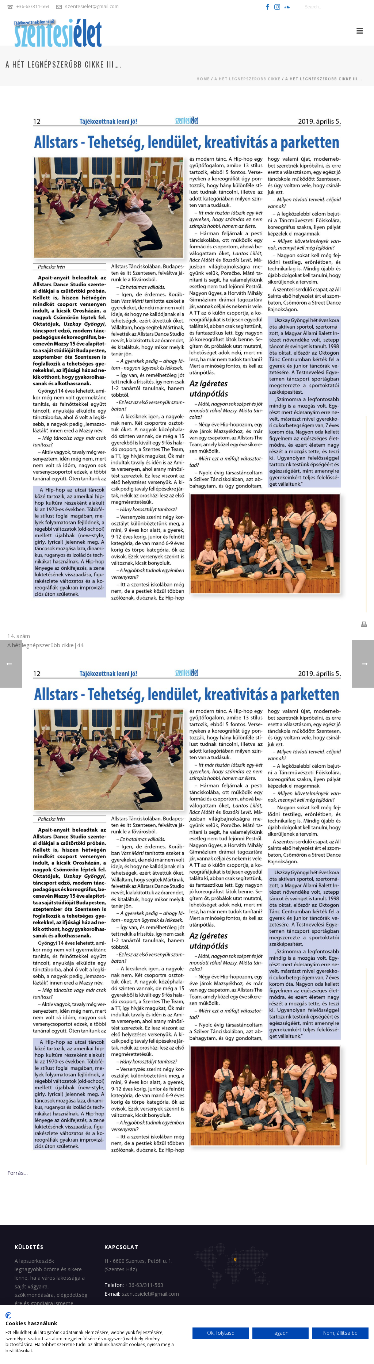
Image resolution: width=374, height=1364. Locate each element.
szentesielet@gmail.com (92, 6)
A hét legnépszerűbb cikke (247, 78)
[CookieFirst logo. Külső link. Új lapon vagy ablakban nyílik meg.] (8, 1315)
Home (203, 78)
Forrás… (17, 1172)
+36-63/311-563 (32, 6)
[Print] (364, 624)
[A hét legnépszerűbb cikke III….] (187, 358)
